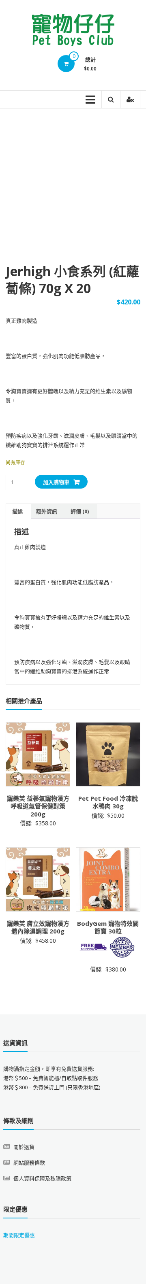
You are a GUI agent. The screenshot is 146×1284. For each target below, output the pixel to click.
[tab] (17, 511)
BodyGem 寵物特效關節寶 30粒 (108, 927)
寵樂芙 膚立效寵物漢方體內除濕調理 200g (38, 927)
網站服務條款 (29, 1162)
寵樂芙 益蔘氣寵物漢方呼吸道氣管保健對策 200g (38, 806)
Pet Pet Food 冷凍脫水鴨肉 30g (108, 802)
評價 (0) (80, 511)
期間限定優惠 (19, 1235)
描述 (17, 511)
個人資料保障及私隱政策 (42, 1178)
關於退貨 (23, 1146)
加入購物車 (56, 482)
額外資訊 (46, 511)
